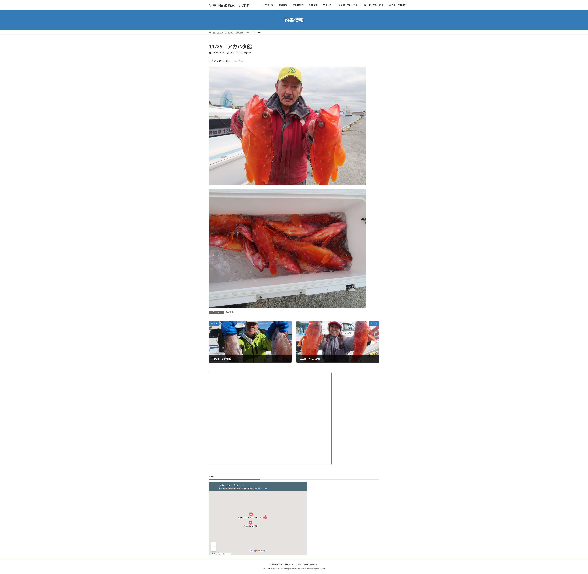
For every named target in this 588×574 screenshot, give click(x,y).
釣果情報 (229, 312)
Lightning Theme (293, 569)
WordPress (277, 569)
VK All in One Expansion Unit (313, 569)
